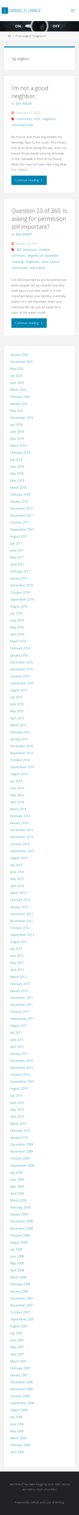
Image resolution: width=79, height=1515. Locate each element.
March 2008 (18, 1277)
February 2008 (20, 1284)
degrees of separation (43, 256)
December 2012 (21, 914)
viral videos (38, 268)
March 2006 (18, 1438)
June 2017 (17, 550)
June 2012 (17, 956)
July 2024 (16, 376)
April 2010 (17, 1117)
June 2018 (17, 467)
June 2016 (17, 620)
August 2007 (18, 1326)
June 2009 (17, 1179)
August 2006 (18, 1410)
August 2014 (18, 774)
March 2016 (18, 641)
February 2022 (20, 397)
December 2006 (21, 1382)
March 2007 (18, 1361)
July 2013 (16, 865)
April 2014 (17, 802)
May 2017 (17, 557)
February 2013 (20, 900)
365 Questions (26, 250)
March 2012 (18, 977)
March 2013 (18, 893)
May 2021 (17, 411)
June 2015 (17, 704)
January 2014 (19, 823)
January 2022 (19, 404)
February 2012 (20, 984)
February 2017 (20, 571)
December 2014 (21, 746)
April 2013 (17, 886)
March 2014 (18, 809)
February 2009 (20, 1207)
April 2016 (17, 634)
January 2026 (19, 355)
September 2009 (22, 1166)
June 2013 (17, 872)
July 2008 (16, 1249)
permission (20, 268)
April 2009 (17, 1193)
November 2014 (21, 753)
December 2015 (21, 662)
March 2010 (18, 1124)
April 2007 (17, 1354)
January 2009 (19, 1214)
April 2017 (17, 564)
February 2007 (20, 1368)
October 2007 (19, 1312)
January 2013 (19, 907)
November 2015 (21, 669)
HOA (37, 119)
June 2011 (17, 1040)
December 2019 (21, 418)
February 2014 (20, 816)
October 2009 (19, 1158)
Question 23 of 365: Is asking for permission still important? (39, 219)
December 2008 (21, 1221)
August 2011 (18, 1026)
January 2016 (19, 655)
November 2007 (21, 1305)
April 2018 (17, 481)
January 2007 (19, 1375)
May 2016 (17, 627)
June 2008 (17, 1256)
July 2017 (16, 543)
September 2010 (22, 1082)
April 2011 (17, 1047)
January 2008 (19, 1291)
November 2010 (21, 1068)
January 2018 (19, 501)
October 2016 (19, 592)
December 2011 (21, 998)
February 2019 (20, 452)
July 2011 (16, 1033)
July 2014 (16, 781)
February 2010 (20, 1130)
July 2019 (16, 425)
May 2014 (17, 795)
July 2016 (16, 613)
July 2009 (16, 1172)
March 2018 (18, 488)
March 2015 (18, 725)
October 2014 (19, 760)
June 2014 (17, 788)
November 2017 (21, 515)
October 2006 (19, 1396)
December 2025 (21, 362)
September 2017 (22, 530)
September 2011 (22, 1019)
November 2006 (21, 1389)
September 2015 (22, 683)
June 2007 (17, 1340)
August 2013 (18, 858)
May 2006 (17, 1431)
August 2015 (18, 690)
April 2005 (17, 1452)
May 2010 (17, 1110)
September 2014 (22, 767)
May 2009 (17, 1186)
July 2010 (16, 1095)
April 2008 (17, 1270)
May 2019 (17, 439)
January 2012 (19, 991)
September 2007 (22, 1319)
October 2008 (19, 1235)
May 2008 (17, 1263)
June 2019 (17, 432)
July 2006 (16, 1417)
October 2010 (19, 1075)
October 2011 (19, 1012)
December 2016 (21, 585)
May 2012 (17, 963)
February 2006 (20, 1445)
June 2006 (17, 1424)
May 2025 (17, 369)
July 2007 (16, 1333)
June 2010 (17, 1103)
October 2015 (19, 676)
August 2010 (18, 1088)
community (24, 119)
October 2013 (19, 844)
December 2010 (21, 1061)
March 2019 (18, 446)
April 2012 (17, 970)
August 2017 (18, 536)
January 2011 (19, 1054)
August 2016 (18, 606)
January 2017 (19, 578)
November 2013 (21, 837)
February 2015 (20, 732)
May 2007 (17, 1347)
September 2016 (22, 599)
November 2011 (21, 1005)
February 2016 (20, 648)
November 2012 (21, 921)
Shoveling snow (22, 125)
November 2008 (21, 1228)
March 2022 (18, 390)
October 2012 (19, 928)
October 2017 (19, 522)
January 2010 (19, 1137)
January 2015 (19, 739)
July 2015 (16, 697)
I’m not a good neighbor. (29, 92)
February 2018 (20, 494)
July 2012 (16, 949)
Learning (17, 262)
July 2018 (16, 460)
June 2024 (17, 383)
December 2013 (21, 830)
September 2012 (22, 935)
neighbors (49, 119)
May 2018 (17, 474)
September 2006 (22, 1403)
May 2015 (17, 711)
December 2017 (21, 508)
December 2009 (21, 1144)
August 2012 (18, 942)
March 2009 (18, 1200)
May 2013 (17, 879)
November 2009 (21, 1151)
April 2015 (17, 718)
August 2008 (18, 1242)
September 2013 (22, 851)
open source (50, 262)
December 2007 (21, 1298)
